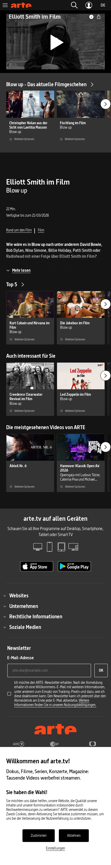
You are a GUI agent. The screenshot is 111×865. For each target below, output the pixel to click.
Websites (18, 595)
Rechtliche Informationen (35, 616)
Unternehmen (23, 606)
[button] (74, 5)
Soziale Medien (25, 627)
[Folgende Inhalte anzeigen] (105, 104)
